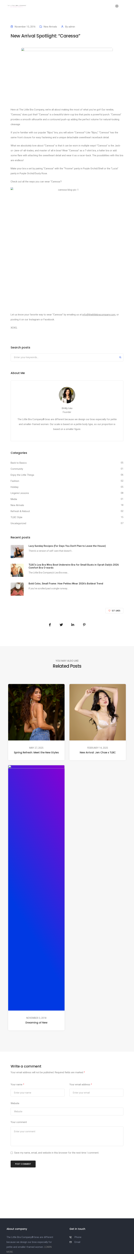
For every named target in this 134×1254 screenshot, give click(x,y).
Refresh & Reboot (20, 511)
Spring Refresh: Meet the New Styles (36, 752)
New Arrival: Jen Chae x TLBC (98, 752)
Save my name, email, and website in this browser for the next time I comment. (56, 1152)
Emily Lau (67, 408)
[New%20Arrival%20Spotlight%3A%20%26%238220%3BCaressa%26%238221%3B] (50, 625)
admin (71, 26)
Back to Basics (19, 462)
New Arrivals (50, 26)
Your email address (80, 1084)
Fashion (15, 481)
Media (14, 499)
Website (15, 1103)
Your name (17, 1084)
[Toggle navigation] (117, 6)
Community (17, 468)
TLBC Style (16, 517)
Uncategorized (18, 523)
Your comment (19, 1122)
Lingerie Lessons (20, 493)
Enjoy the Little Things (22, 474)
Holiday (14, 487)
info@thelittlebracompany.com (98, 314)
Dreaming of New (36, 1022)
